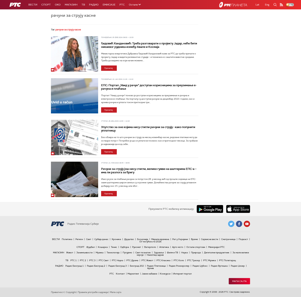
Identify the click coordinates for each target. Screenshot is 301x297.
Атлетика (164, 247)
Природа (196, 252)
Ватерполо (150, 247)
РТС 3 (92, 260)
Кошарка (103, 247)
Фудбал (90, 247)
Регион (79, 239)
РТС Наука (117, 260)
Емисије (109, 4)
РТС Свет (104, 260)
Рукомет (136, 247)
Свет (88, 239)
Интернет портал (182, 273)
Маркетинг (133, 273)
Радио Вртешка (219, 265)
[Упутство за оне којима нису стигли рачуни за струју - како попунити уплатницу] (74, 137)
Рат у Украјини (180, 239)
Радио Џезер (238, 265)
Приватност (57, 292)
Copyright (71, 292)
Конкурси (165, 273)
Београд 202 (137, 265)
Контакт (120, 273)
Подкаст (243, 239)
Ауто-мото (177, 247)
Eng (267, 4)
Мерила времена (160, 239)
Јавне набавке (149, 273)
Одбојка (124, 247)
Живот (69, 252)
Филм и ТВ (172, 252)
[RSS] (281, 4)
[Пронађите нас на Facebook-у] (239, 224)
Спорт (46, 4)
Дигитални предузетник (216, 252)
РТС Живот (147, 260)
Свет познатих (143, 252)
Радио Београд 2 (96, 265)
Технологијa (113, 252)
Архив (150, 268)
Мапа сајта (239, 281)
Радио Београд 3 (117, 265)
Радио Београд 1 (74, 265)
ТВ (83, 4)
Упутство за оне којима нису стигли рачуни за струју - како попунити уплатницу (148, 128)
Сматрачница (228, 239)
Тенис (114, 247)
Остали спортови (195, 247)
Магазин (71, 4)
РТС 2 (83, 260)
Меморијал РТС (216, 247)
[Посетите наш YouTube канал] (247, 224)
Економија (142, 239)
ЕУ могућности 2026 (150, 241)
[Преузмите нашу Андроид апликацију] (210, 209)
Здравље (159, 252)
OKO (58, 4)
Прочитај (108, 68)
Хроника (116, 239)
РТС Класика (163, 260)
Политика (67, 239)
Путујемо (127, 252)
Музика (99, 252)
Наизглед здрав (155, 254)
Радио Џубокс (200, 265)
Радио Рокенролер (179, 265)
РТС (122, 4)
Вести (32, 4)
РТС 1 (73, 260)
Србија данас (101, 239)
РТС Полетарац (227, 260)
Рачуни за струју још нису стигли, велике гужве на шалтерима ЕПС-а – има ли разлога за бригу (148, 170)
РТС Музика (209, 260)
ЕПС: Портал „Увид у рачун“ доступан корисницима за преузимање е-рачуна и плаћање (148, 87)
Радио (94, 4)
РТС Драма (132, 260)
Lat (257, 4)
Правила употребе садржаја (93, 292)
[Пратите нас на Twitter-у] (231, 224)
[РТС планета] (233, 4)
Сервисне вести (209, 239)
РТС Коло (179, 260)
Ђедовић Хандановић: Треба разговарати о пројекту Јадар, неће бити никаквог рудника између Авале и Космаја (149, 45)
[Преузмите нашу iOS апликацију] (238, 209)
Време (194, 239)
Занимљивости (84, 252)
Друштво (129, 239)
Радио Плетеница (156, 265)
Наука (184, 252)
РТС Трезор (193, 260)
